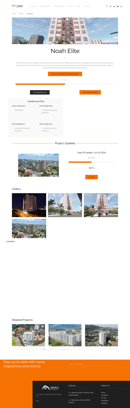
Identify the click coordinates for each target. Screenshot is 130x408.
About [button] (71, 6)
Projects (33, 6)
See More (92, 177)
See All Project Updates (90, 92)
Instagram (105, 400)
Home (14, 14)
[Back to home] (17, 6)
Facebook (104, 395)
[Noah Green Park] (105, 335)
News (79, 6)
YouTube (104, 403)
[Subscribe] (119, 364)
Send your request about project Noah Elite (65, 74)
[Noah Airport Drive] (32, 335)
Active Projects (45, 6)
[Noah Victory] (68, 335)
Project (21, 14)
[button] (29, 205)
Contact (87, 6)
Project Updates (59, 6)
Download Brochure (39, 92)
